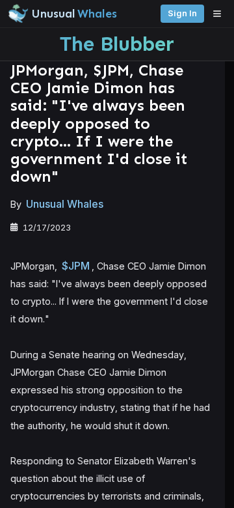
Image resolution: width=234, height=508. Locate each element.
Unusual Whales (64, 203)
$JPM (76, 265)
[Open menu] (220, 13)
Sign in (182, 13)
